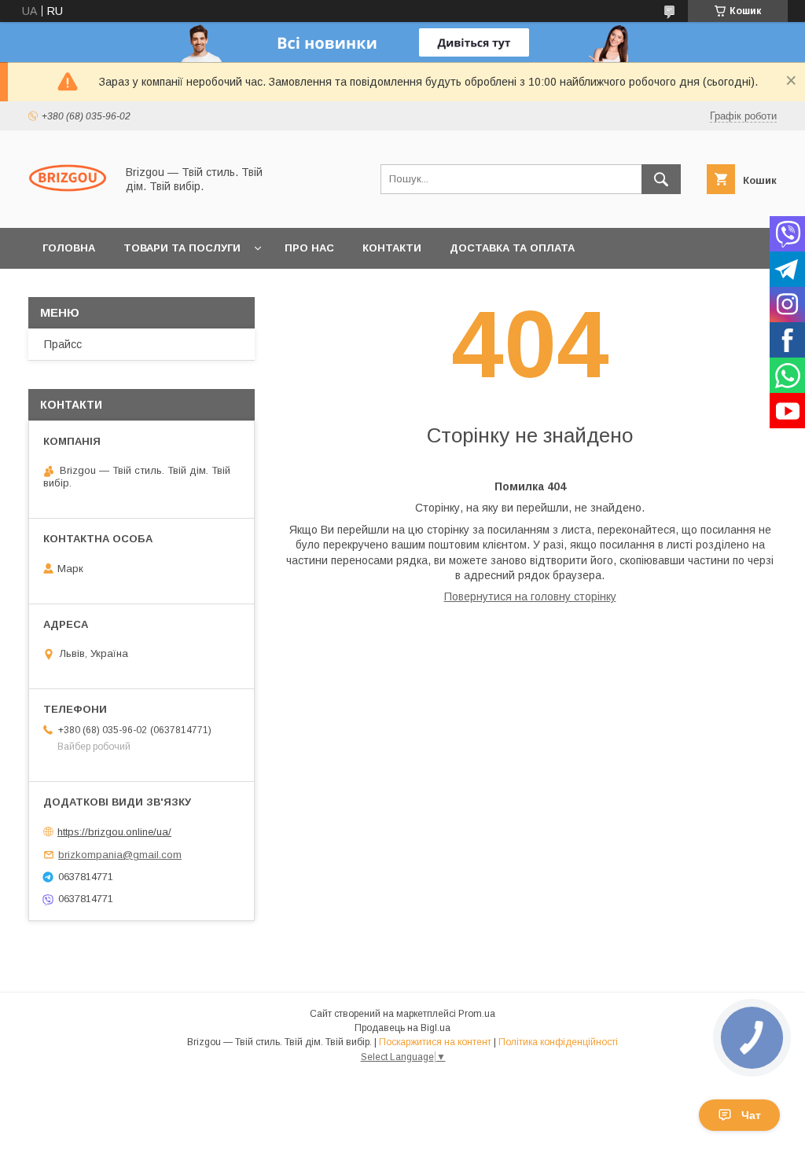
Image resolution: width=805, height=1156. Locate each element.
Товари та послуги (182, 248)
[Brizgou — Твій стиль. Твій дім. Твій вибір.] (67, 207)
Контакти (391, 248)
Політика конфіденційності (558, 1042)
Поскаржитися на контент (435, 1042)
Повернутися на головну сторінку (530, 596)
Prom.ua (476, 1013)
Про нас (309, 248)
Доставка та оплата (512, 248)
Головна (68, 248)
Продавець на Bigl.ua (402, 1027)
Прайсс (63, 344)
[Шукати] (661, 179)
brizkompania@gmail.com (120, 855)
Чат (751, 1115)
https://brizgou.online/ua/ (114, 832)
